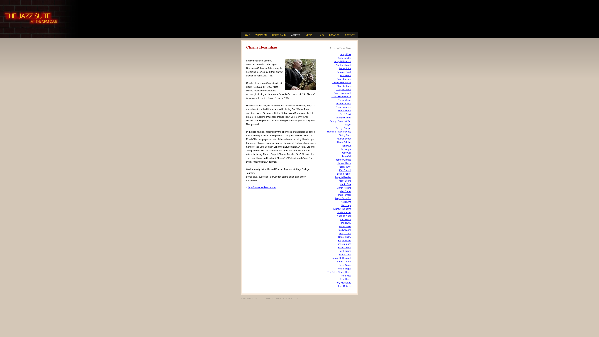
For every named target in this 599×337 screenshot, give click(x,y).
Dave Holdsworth (342, 93)
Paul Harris (345, 219)
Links (321, 35)
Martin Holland (344, 187)
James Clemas (343, 159)
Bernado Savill (344, 72)
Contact (350, 35)
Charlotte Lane (343, 86)
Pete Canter (345, 226)
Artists (295, 35)
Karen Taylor (344, 166)
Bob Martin (345, 75)
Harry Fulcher (344, 142)
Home (247, 35)
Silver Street (345, 265)
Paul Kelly (346, 223)
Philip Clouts (345, 233)
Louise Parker (344, 173)
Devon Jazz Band (273, 299)
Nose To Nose (344, 216)
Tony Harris (345, 279)
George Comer (343, 117)
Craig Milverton (343, 89)
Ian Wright (346, 149)
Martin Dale (345, 184)
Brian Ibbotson (344, 79)
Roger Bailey (344, 237)
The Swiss (346, 275)
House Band (279, 35)
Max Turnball (344, 194)
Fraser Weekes (343, 107)
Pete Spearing (344, 230)
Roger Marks (344, 240)
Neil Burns (346, 201)
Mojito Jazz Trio (343, 198)
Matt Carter (345, 191)
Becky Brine (345, 68)
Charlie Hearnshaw (341, 82)
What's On (261, 35)
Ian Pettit (346, 145)
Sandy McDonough (341, 258)
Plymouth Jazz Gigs (292, 299)
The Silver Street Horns (339, 272)
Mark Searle (345, 180)
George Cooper (343, 128)
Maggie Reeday (343, 177)
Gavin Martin (344, 110)
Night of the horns (342, 209)
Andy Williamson (342, 61)
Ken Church (345, 170)
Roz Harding (344, 251)
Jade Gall (346, 152)
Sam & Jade (345, 254)
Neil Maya (346, 205)
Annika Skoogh (343, 65)
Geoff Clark (345, 114)
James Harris (344, 163)
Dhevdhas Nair (343, 103)
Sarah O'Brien (344, 261)
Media (309, 35)
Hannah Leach (343, 138)
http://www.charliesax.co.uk (262, 187)
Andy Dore (345, 54)
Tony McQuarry (343, 282)
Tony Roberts (344, 286)
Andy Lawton (344, 58)
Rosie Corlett (344, 247)
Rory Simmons (343, 244)
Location (334, 35)
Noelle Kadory (344, 212)
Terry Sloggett (344, 268)
